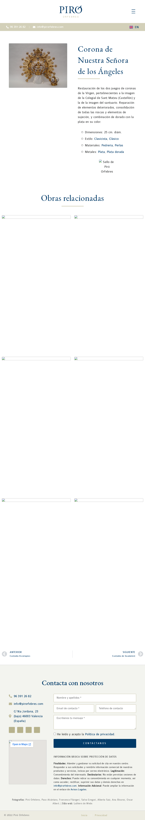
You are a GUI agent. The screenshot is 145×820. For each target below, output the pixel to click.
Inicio (84, 815)
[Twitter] (29, 730)
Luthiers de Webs (82, 803)
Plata (101, 152)
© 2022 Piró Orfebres (16, 815)
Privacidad (101, 815)
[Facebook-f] (12, 730)
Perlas (119, 145)
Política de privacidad (99, 734)
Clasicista (100, 139)
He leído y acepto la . (86, 734)
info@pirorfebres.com (65, 785)
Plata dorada (115, 152)
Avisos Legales (78, 789)
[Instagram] (20, 730)
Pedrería (107, 145)
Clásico (114, 139)
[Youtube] (37, 730)
